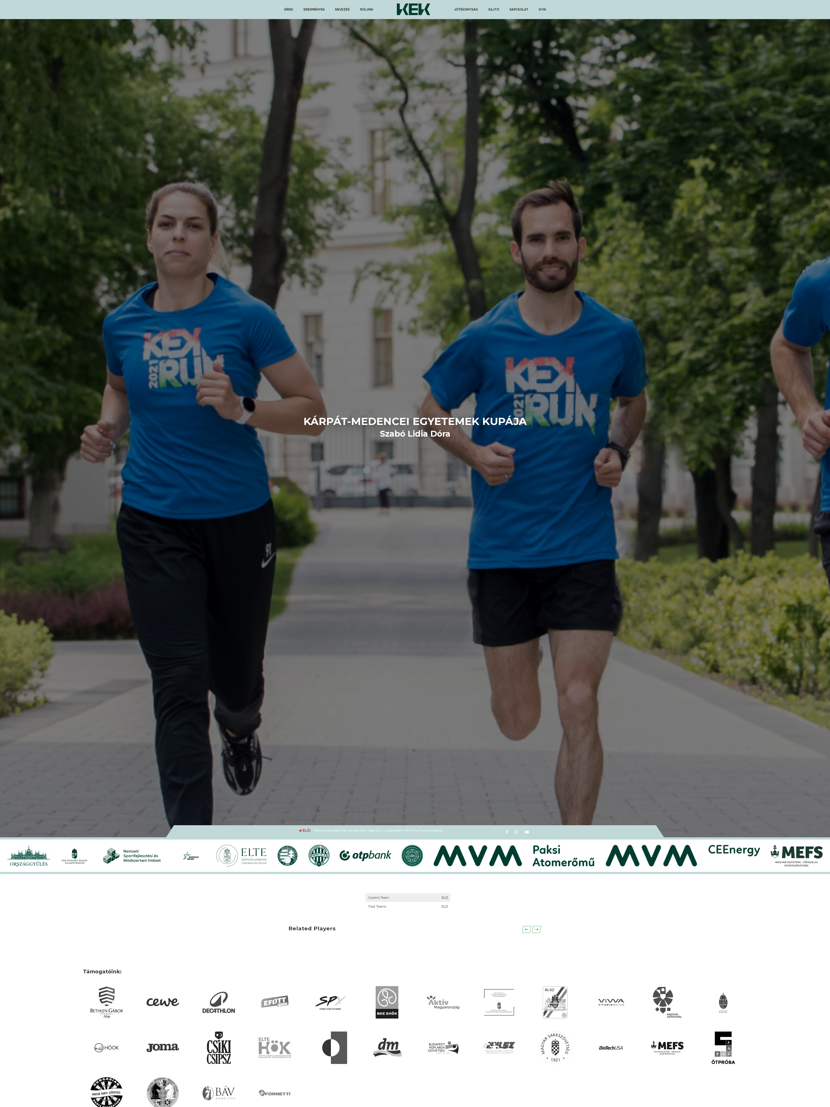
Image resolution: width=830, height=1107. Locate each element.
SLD (445, 898)
